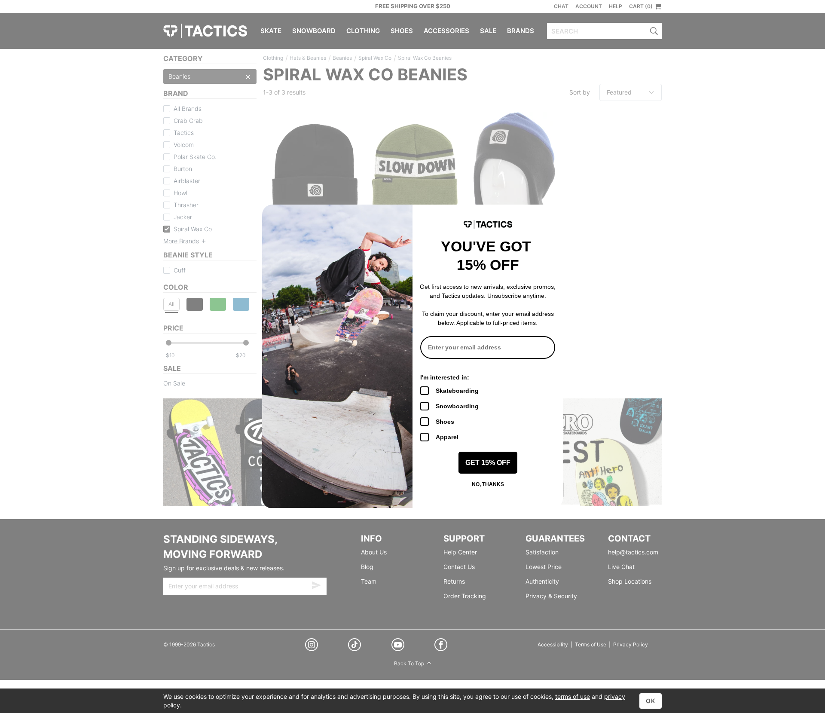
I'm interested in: (444, 377)
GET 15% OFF (487, 462)
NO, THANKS (488, 484)
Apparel (447, 437)
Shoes (445, 421)
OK (650, 700)
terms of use (572, 696)
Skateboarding (457, 390)
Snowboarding (457, 406)
